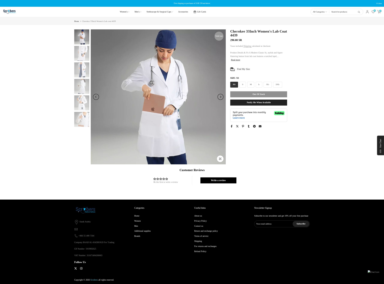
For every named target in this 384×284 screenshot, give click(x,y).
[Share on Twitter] (237, 126)
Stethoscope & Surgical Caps (159, 12)
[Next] (221, 97)
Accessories (183, 12)
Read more (235, 60)
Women (137, 221)
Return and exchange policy (206, 231)
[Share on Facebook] (231, 126)
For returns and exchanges (205, 246)
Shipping (247, 46)
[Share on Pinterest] (243, 126)
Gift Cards (201, 12)
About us (198, 216)
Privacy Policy (200, 221)
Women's (124, 12)
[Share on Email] (260, 126)
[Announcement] (192, 3)
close (6, 3)
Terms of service (201, 236)
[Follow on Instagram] (81, 268)
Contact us (198, 226)
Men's (137, 12)
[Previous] (96, 97)
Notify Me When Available (259, 102)
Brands (137, 236)
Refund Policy (200, 251)
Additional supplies (142, 231)
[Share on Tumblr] (248, 126)
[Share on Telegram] (254, 126)
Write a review (218, 180)
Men (136, 226)
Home (76, 21)
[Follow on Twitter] (75, 268)
